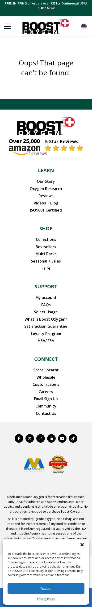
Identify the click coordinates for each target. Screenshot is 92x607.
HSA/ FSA (46, 340)
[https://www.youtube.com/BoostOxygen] (62, 438)
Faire (46, 268)
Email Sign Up (46, 398)
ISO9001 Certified (46, 210)
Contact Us (46, 413)
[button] (82, 544)
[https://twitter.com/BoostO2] (29, 438)
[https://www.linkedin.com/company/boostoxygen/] (51, 438)
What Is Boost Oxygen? (46, 319)
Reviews (46, 195)
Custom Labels (46, 384)
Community (45, 406)
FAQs (46, 304)
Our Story (46, 181)
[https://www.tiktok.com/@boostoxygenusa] (73, 438)
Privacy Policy (46, 599)
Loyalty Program (46, 333)
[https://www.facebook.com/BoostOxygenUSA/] (19, 438)
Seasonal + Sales (46, 261)
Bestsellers (46, 246)
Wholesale (46, 377)
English (84, 26)
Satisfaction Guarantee (45, 326)
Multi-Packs (46, 253)
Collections (46, 239)
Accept (46, 588)
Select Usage (46, 311)
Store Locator (46, 370)
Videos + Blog (46, 203)
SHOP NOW (46, 8)
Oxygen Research (46, 188)
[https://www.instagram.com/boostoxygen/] (40, 438)
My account (46, 297)
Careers (46, 391)
